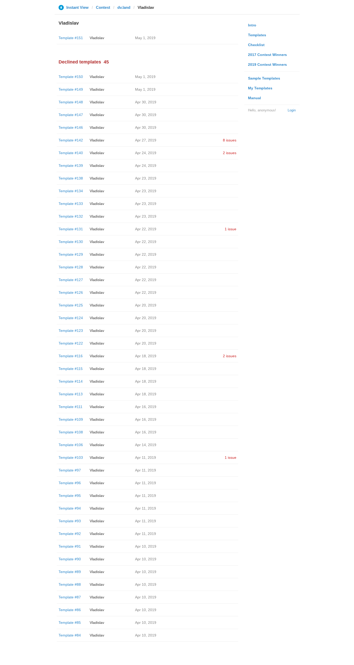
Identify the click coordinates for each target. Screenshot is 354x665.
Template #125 (71, 305)
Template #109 (71, 419)
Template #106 (71, 445)
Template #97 (70, 470)
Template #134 (71, 191)
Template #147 (71, 115)
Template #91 (70, 546)
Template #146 (71, 127)
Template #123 (71, 330)
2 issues (229, 153)
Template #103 (71, 457)
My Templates (260, 88)
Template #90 (70, 559)
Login (292, 110)
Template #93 (70, 521)
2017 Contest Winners (267, 55)
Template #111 (70, 407)
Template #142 (71, 140)
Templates (257, 35)
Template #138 (71, 178)
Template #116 (71, 356)
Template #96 (70, 483)
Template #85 (70, 622)
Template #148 (71, 102)
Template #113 (71, 394)
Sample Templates (264, 78)
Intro (252, 25)
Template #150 (71, 77)
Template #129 (71, 254)
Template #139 (71, 165)
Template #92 (70, 534)
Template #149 (71, 89)
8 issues (229, 140)
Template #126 (71, 292)
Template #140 (71, 153)
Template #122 (71, 343)
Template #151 (71, 38)
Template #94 (70, 508)
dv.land (123, 7)
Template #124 (71, 318)
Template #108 (71, 432)
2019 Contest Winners (267, 64)
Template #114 (71, 381)
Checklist (256, 45)
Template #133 (71, 204)
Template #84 (70, 635)
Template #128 (71, 267)
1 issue (230, 229)
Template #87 (70, 597)
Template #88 (70, 584)
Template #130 (71, 242)
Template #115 (71, 369)
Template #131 (71, 229)
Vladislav (97, 38)
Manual (254, 98)
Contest (103, 7)
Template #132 (71, 216)
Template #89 (70, 572)
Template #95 (70, 496)
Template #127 (71, 280)
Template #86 (70, 610)
